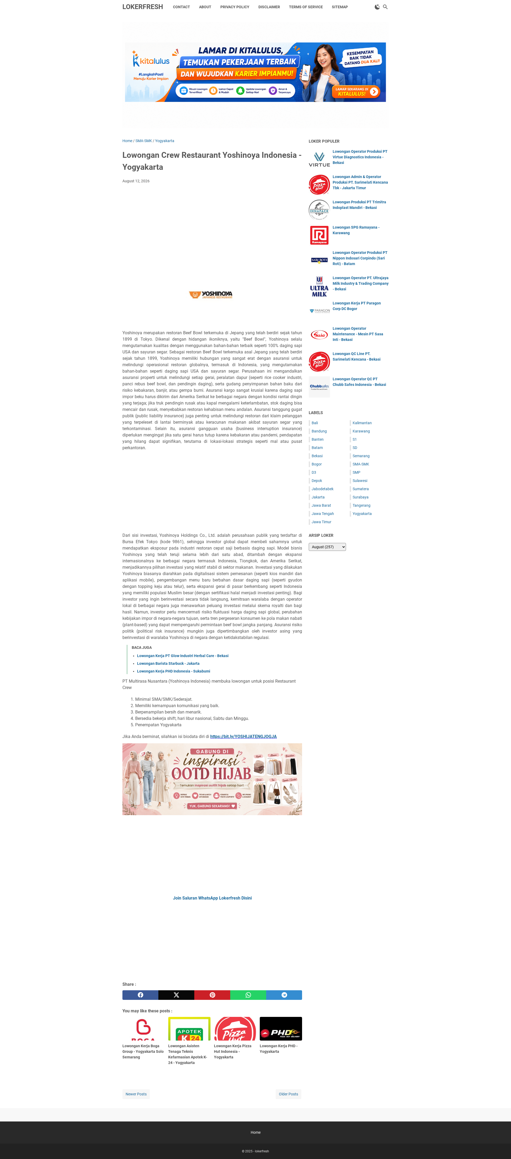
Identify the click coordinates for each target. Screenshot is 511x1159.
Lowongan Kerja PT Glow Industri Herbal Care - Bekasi (183, 656)
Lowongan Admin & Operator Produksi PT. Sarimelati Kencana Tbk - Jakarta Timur (360, 182)
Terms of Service (306, 7)
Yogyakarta (362, 514)
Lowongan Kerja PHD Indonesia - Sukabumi (173, 671)
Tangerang (361, 505)
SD (355, 448)
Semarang (361, 456)
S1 (355, 439)
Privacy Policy (234, 7)
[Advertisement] (212, 227)
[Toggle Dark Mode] (377, 7)
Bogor (317, 464)
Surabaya (361, 497)
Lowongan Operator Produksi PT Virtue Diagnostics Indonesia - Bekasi (360, 157)
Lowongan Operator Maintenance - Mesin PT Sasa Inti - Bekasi (358, 334)
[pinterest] (212, 995)
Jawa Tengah (323, 514)
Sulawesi (360, 481)
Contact (181, 7)
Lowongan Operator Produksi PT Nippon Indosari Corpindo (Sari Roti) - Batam (360, 258)
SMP (356, 472)
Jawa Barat (321, 505)
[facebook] (140, 995)
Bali (315, 423)
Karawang (361, 431)
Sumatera (361, 489)
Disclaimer (269, 7)
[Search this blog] (385, 7)
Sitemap (340, 7)
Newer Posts (136, 1094)
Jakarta (318, 497)
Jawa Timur (321, 522)
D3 (314, 472)
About (205, 7)
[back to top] (500, 1147)
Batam (317, 448)
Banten (318, 439)
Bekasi (317, 456)
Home (256, 1132)
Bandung (319, 431)
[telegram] (284, 995)
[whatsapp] (248, 995)
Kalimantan (362, 423)
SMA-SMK (361, 464)
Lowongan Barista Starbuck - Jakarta (168, 663)
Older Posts (288, 1094)
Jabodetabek (322, 489)
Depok (317, 481)
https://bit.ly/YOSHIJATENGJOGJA (243, 736)
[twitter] (176, 995)
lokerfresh (142, 7)
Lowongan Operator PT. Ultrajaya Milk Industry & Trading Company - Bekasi (361, 283)
